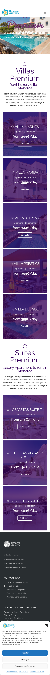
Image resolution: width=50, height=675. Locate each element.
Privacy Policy (23, 672)
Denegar (25, 659)
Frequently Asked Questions (16, 612)
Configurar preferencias (25, 666)
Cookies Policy (10, 621)
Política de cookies (12, 672)
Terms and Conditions (37, 672)
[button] (46, 625)
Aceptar (25, 653)
